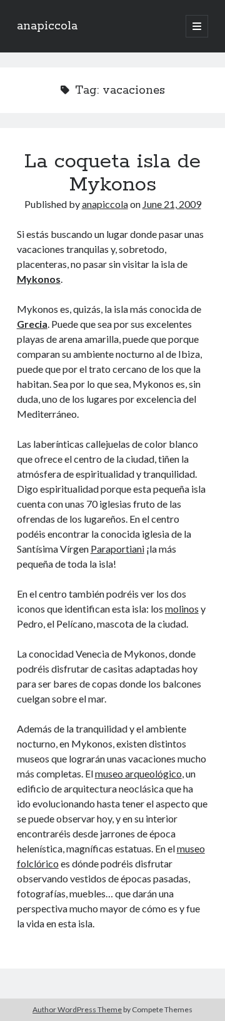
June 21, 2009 (171, 204)
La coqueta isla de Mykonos (112, 173)
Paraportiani (117, 549)
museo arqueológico (138, 773)
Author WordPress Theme (77, 1009)
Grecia (32, 324)
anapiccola (47, 26)
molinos (182, 608)
